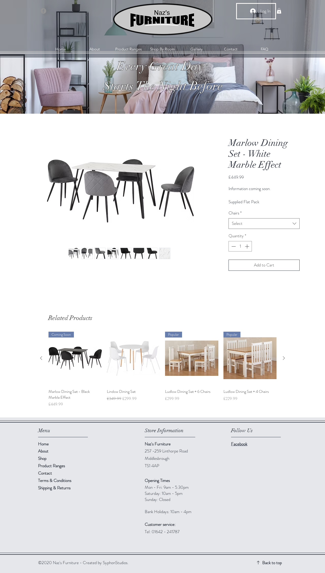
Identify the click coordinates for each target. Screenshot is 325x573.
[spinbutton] (240, 246)
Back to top (272, 563)
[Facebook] (43, 11)
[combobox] (264, 223)
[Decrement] (233, 246)
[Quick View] (133, 358)
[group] (162, 372)
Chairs (235, 213)
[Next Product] (284, 358)
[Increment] (247, 246)
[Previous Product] (41, 358)
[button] (279, 11)
